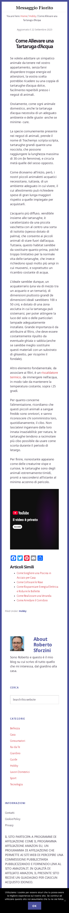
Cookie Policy (12, 819)
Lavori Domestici (20, 772)
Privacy (9, 825)
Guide (13, 759)
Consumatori (17, 740)
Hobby (22, 611)
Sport (13, 778)
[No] (64, 900)
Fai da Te (15, 747)
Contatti (10, 812)
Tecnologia (16, 784)
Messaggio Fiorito (34, 7)
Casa (13, 734)
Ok (34, 906)
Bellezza (15, 728)
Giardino (15, 753)
